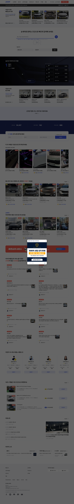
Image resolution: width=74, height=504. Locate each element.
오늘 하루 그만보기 (31, 263)
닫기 (45, 263)
